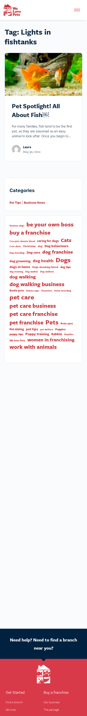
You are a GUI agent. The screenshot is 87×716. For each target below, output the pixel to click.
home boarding (62, 290)
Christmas (29, 246)
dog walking (23, 277)
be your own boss (50, 224)
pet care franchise (34, 314)
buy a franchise (30, 232)
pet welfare (46, 329)
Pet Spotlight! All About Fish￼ (36, 110)
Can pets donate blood (22, 241)
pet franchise (26, 322)
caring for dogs (48, 241)
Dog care (33, 252)
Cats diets (15, 246)
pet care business (33, 305)
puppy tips (16, 334)
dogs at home (20, 267)
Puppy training (37, 333)
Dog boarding (17, 252)
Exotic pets (17, 290)
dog (40, 246)
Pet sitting (17, 329)
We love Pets (17, 340)
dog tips (65, 267)
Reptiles (69, 334)
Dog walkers (47, 271)
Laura (27, 147)
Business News (34, 202)
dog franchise (57, 251)
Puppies (60, 329)
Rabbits (56, 334)
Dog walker (31, 271)
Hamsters (46, 290)
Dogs (63, 259)
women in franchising (50, 340)
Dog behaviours (56, 246)
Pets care (67, 323)
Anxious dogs (17, 225)
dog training (16, 271)
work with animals (33, 347)
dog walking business (37, 284)
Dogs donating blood (45, 267)
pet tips (32, 329)
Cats (66, 240)
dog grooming (20, 261)
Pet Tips (15, 202)
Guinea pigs (32, 290)
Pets (51, 322)
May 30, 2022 (32, 152)
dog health (43, 261)
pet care (22, 297)
